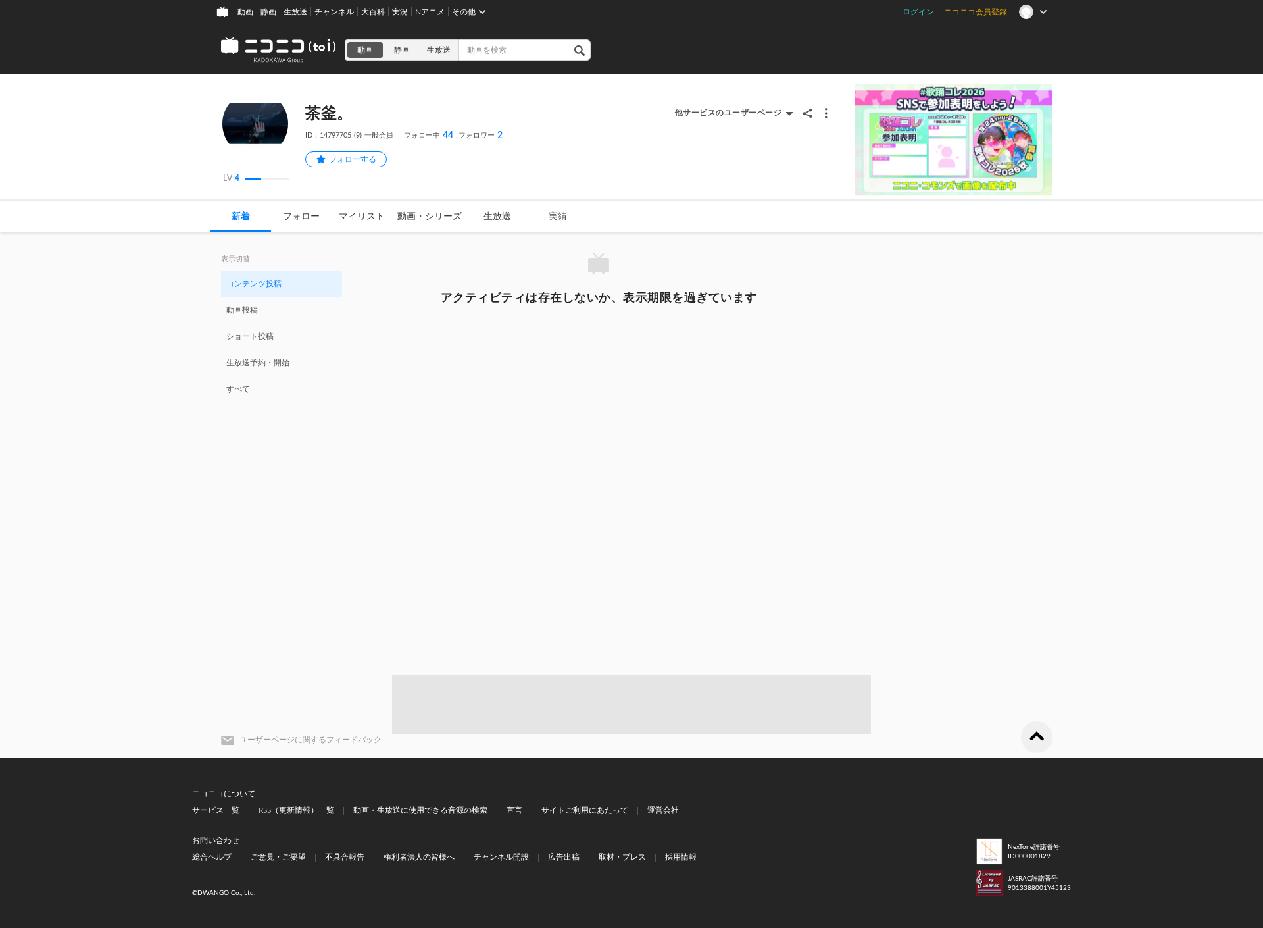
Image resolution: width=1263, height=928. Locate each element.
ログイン (918, 12)
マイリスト (362, 216)
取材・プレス (622, 857)
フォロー (301, 216)
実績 (558, 216)
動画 (245, 12)
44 (428, 135)
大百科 (373, 12)
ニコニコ (279, 50)
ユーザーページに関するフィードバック (310, 740)
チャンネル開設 (501, 857)
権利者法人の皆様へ (419, 857)
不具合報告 (344, 857)
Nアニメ (430, 12)
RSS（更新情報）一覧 (296, 810)
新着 (241, 216)
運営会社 (663, 810)
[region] (281, 335)
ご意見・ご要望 (278, 857)
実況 (400, 12)
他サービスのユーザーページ (728, 112)
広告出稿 (564, 857)
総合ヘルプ (212, 857)
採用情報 (681, 857)
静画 (268, 12)
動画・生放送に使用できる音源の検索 (420, 810)
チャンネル (334, 12)
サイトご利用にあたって (584, 810)
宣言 (514, 810)
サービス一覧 (215, 810)
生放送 (295, 12)
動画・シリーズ (429, 216)
